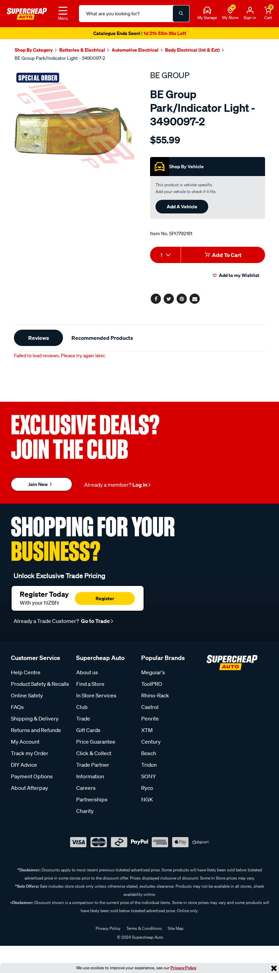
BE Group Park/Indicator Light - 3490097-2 (60, 58)
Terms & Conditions (144, 928)
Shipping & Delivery (35, 718)
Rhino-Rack (155, 695)
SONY (148, 776)
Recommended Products (102, 337)
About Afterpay (29, 787)
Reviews (38, 337)
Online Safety (27, 695)
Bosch (148, 753)
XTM (147, 730)
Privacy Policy (183, 968)
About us (87, 672)
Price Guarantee (95, 741)
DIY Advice (24, 764)
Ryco (147, 787)
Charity (85, 810)
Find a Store (90, 683)
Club (82, 706)
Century (151, 741)
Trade (83, 718)
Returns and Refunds (36, 730)
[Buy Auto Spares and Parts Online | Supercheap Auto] (27, 13)
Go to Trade (95, 621)
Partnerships (92, 799)
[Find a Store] (230, 10)
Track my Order (29, 753)
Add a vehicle (182, 206)
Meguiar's (153, 672)
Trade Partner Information (92, 770)
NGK (147, 799)
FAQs (17, 706)
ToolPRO (151, 683)
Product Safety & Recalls (40, 683)
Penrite (150, 718)
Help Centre (25, 672)
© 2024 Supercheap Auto (139, 937)
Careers (86, 787)
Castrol (150, 706)
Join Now (38, 484)
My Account (25, 741)
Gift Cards (88, 730)
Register (105, 598)
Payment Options (32, 776)
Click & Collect (93, 753)
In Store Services (96, 695)
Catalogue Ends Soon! (139, 33)
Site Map (175, 928)
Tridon (149, 764)
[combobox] (165, 255)
